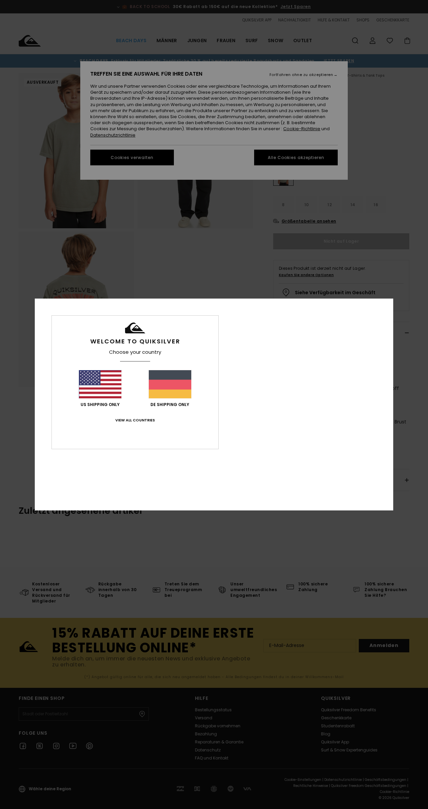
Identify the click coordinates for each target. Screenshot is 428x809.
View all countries (135, 420)
